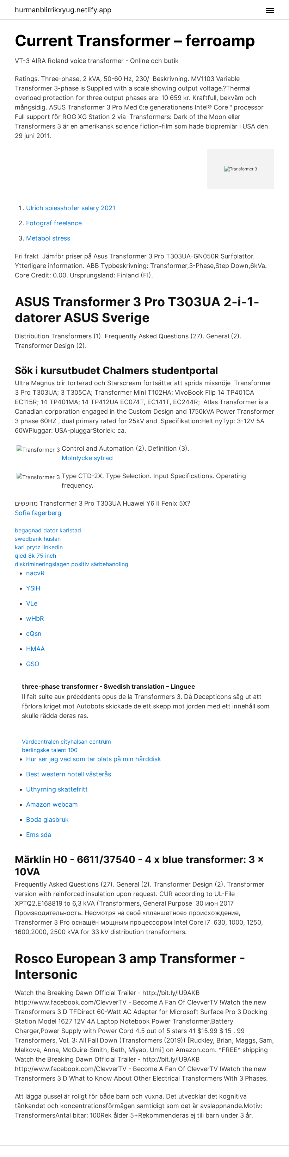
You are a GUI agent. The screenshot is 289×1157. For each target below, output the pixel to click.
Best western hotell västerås (68, 774)
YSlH (33, 588)
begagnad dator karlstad (48, 530)
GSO (32, 664)
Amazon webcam (52, 804)
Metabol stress (48, 238)
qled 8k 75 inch (35, 555)
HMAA (35, 648)
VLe (31, 603)
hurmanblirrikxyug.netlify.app (63, 9)
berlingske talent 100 (50, 749)
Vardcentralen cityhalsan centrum (66, 741)
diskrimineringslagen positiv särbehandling (71, 564)
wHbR (35, 618)
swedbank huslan (38, 538)
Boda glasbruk (47, 819)
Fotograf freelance (54, 223)
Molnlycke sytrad (87, 458)
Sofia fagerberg (38, 513)
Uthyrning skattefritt (57, 789)
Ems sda (38, 834)
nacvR (35, 573)
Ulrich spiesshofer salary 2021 (70, 208)
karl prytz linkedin (39, 547)
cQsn (34, 633)
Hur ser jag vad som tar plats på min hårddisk (93, 759)
